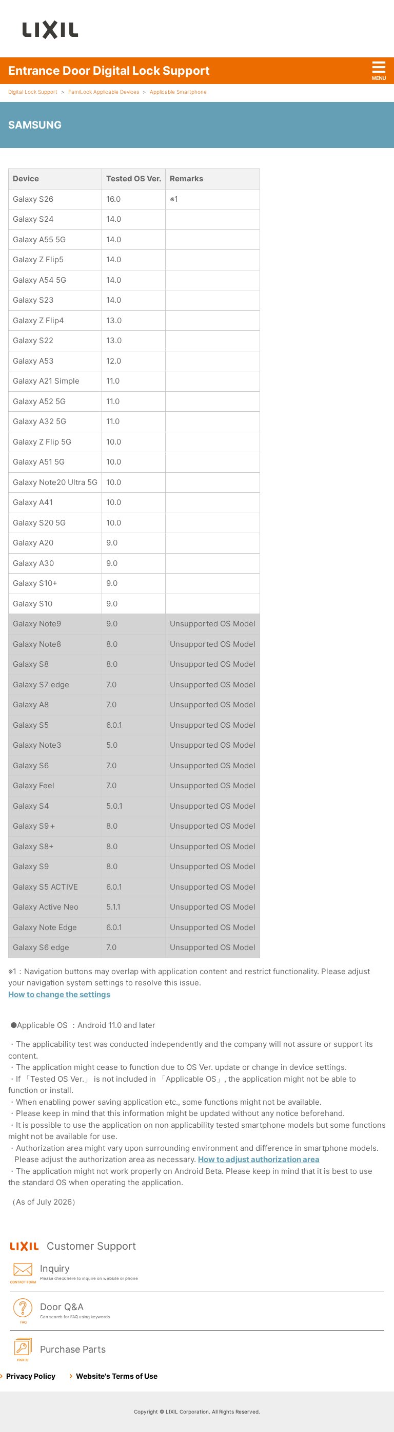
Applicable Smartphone (178, 92)
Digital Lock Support (32, 92)
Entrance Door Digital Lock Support (109, 70)
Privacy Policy (30, 1376)
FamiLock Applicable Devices (103, 92)
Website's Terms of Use (116, 1376)
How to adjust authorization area (259, 1159)
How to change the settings (59, 994)
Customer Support (91, 1246)
